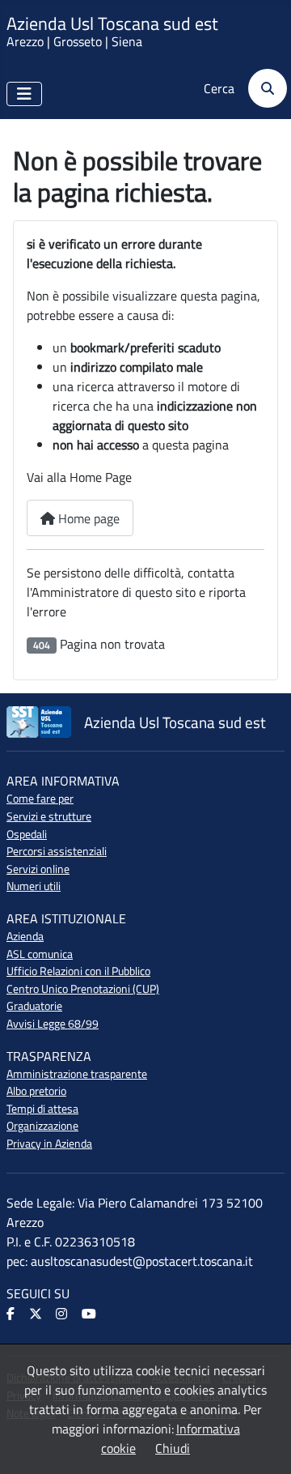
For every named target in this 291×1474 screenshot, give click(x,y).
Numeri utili (33, 886)
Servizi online (38, 869)
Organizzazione (42, 1126)
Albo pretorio (36, 1091)
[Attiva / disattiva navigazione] (24, 94)
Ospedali (26, 834)
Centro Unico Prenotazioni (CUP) (82, 989)
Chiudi (172, 1448)
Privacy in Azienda (49, 1143)
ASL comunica (39, 954)
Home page (87, 518)
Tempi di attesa (42, 1109)
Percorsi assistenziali (56, 851)
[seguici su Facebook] (11, 1314)
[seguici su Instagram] (63, 1314)
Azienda (25, 936)
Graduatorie (34, 1006)
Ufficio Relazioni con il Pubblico (78, 971)
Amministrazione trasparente (76, 1074)
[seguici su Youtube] (90, 1314)
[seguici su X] (36, 1314)
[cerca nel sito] (262, 88)
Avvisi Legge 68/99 (52, 1024)
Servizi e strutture (48, 816)
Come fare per (40, 798)
